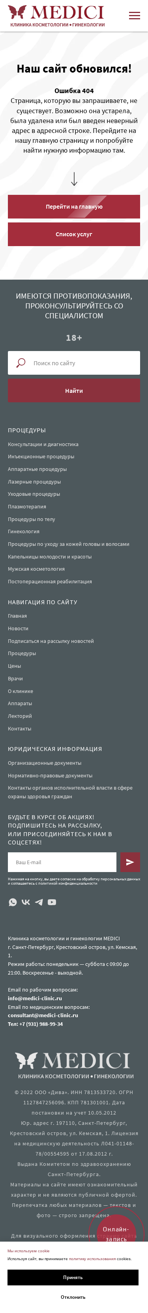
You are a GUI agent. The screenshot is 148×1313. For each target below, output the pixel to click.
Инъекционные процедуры (41, 1193)
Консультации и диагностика (43, 1180)
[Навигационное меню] (134, 16)
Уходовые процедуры (34, 1230)
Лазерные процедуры (34, 1217)
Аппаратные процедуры (37, 1205)
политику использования (92, 1259)
